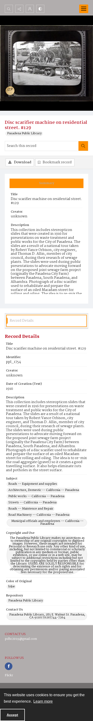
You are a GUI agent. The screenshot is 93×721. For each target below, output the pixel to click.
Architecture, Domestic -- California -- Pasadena (43, 490)
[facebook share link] (8, 666)
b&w (11, 586)
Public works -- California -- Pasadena (36, 496)
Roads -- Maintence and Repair (30, 508)
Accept (12, 715)
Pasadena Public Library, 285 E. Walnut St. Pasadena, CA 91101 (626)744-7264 (47, 616)
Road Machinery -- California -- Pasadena (38, 515)
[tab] (46, 183)
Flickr (9, 675)
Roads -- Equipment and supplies (32, 484)
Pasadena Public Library (24, 133)
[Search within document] (83, 146)
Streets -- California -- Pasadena (32, 502)
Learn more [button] (43, 701)
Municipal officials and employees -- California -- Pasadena (47, 522)
